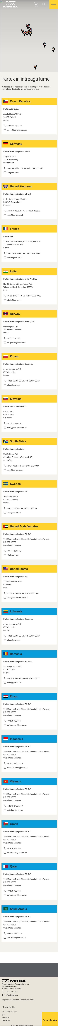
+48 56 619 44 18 (12, 992)
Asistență (5, 1017)
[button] (27, 34)
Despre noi (6, 1020)
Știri (3, 1014)
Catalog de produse (9, 1011)
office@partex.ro (12, 995)
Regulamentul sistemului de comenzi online (18, 1000)
